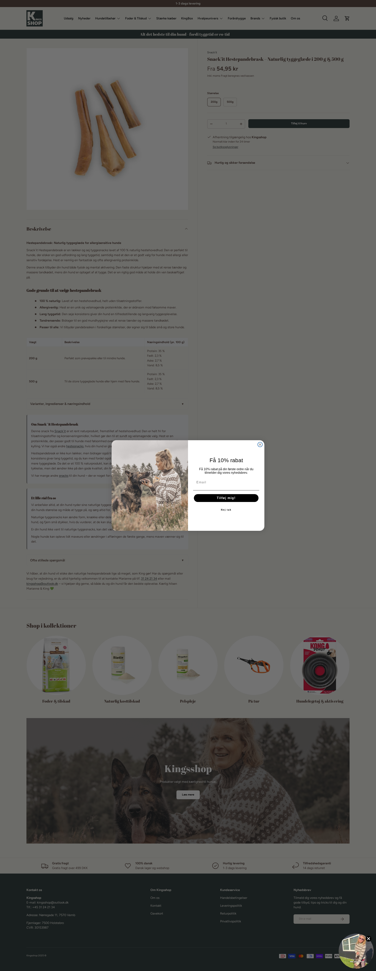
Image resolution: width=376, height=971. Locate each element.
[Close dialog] (260, 444)
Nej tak (226, 509)
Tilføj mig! (226, 498)
